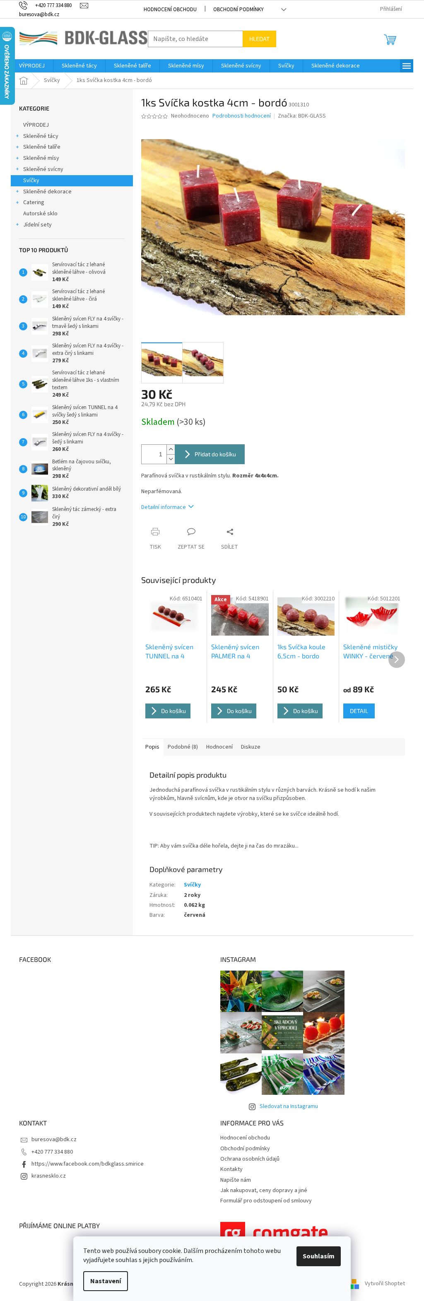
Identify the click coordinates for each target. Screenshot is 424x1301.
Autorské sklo (40, 214)
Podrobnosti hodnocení (241, 116)
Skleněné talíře (41, 147)
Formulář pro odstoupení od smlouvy (266, 1201)
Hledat (259, 38)
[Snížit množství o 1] (170, 459)
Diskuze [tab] (250, 747)
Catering (33, 202)
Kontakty (231, 1169)
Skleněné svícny (43, 169)
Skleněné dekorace (47, 192)
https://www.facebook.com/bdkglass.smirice (87, 1164)
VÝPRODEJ (36, 125)
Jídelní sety (37, 225)
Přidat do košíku (215, 454)
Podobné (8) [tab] (183, 747)
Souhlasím (319, 1256)
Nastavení (105, 1281)
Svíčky (31, 180)
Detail (359, 710)
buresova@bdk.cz (54, 1139)
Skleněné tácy (40, 136)
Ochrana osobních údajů (249, 1159)
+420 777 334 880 (52, 1152)
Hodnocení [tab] (219, 747)
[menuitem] (32, 65)
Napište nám (235, 1180)
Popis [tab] (152, 747)
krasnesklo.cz (48, 1176)
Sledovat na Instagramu (289, 1106)
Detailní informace (163, 507)
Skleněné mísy (41, 158)
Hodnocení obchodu (170, 9)
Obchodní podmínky (238, 9)
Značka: (302, 116)
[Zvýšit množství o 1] (170, 449)
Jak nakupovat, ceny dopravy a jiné (263, 1190)
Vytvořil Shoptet (385, 1284)
